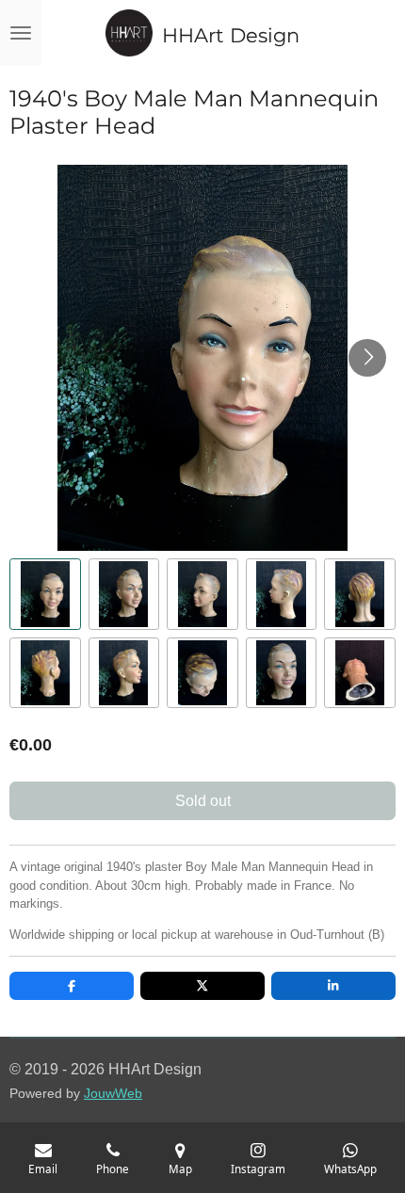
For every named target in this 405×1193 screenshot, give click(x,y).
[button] (45, 594)
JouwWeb (113, 1094)
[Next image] (367, 358)
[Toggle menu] (20, 33)
